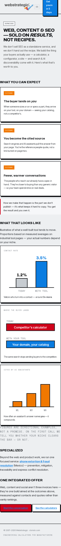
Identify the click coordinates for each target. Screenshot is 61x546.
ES (37, 7)
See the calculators (46, 508)
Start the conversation (15, 508)
